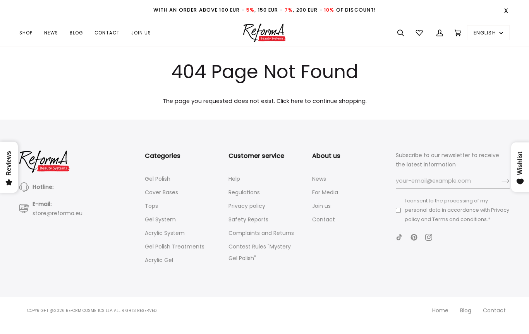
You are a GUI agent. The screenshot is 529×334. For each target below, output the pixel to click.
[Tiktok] (399, 237)
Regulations (244, 192)
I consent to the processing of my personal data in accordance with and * (457, 210)
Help (234, 179)
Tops (151, 206)
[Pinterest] (413, 237)
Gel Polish (157, 179)
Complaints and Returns (261, 233)
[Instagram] (428, 237)
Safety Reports (248, 219)
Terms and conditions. (460, 219)
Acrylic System (165, 233)
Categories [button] (162, 155)
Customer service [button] (256, 155)
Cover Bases (161, 192)
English (486, 32)
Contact (323, 219)
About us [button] (326, 155)
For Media (325, 192)
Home (440, 310)
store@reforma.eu (57, 213)
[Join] (499, 181)
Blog (465, 310)
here (297, 101)
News (319, 179)
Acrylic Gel (159, 260)
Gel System (160, 219)
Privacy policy (246, 206)
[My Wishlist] (420, 33)
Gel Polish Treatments (174, 246)
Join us (321, 206)
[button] (28, 33)
